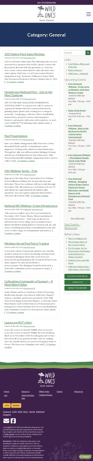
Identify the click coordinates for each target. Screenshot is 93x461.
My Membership (49, 2)
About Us (26, 391)
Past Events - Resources (72, 226)
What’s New (44, 391)
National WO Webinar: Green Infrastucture (31, 205)
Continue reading (16, 82)
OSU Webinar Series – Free (20, 171)
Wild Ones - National (78, 73)
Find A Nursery (75, 70)
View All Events (77, 218)
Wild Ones (9, 434)
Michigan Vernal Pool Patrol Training (26, 243)
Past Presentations (15, 136)
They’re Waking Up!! (77, 238)
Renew (16, 405)
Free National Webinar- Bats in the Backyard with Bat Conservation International (78, 131)
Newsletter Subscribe (77, 288)
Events (59, 391)
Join (39, 2)
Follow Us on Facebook (77, 276)
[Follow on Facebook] (13, 422)
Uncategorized (29, 58)
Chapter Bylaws (45, 395)
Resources (78, 391)
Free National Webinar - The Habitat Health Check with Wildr (79, 158)
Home (6, 391)
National (27, 209)
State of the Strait (77, 110)
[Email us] (6, 422)
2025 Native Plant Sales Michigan (24, 54)
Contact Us (77, 282)
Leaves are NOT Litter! (18, 322)
